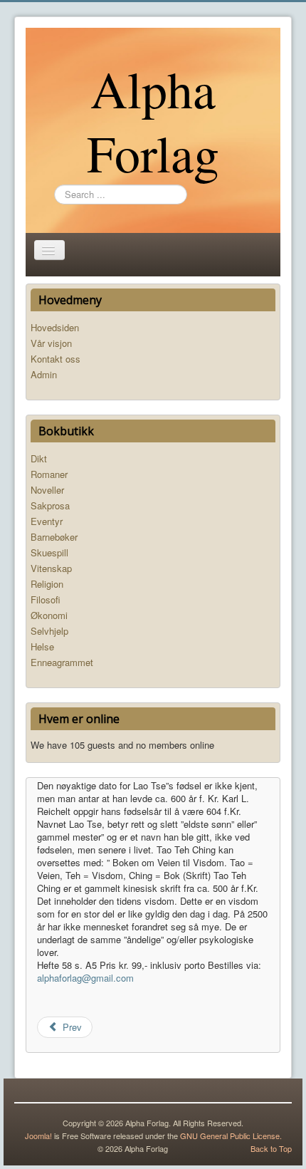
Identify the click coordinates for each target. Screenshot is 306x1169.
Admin (44, 374)
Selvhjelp (49, 631)
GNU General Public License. (231, 1135)
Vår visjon (51, 343)
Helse (42, 646)
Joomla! (38, 1135)
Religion (47, 584)
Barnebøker (54, 537)
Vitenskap (51, 568)
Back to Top (271, 1148)
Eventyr (47, 521)
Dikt (39, 458)
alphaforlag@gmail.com (85, 977)
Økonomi (49, 615)
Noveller (47, 490)
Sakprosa (50, 505)
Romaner (49, 474)
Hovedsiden (55, 327)
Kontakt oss (55, 358)
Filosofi (45, 599)
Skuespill (49, 552)
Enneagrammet (62, 662)
